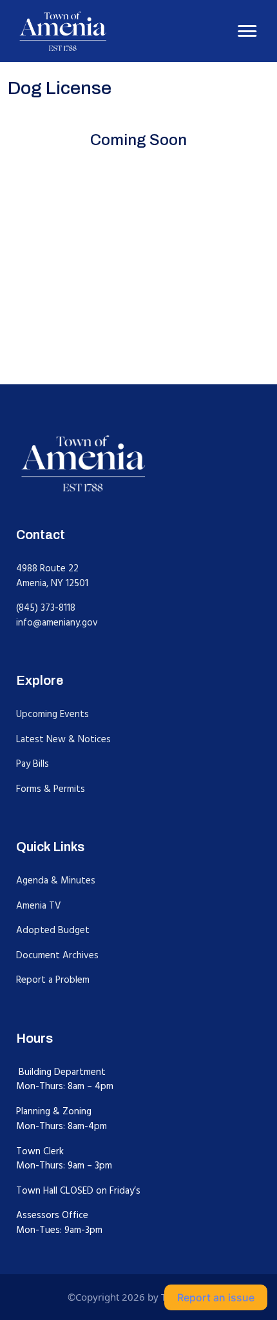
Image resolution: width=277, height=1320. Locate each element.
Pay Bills (32, 764)
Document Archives (57, 955)
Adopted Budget (53, 930)
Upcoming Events (52, 714)
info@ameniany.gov (57, 622)
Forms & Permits (50, 789)
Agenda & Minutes (55, 880)
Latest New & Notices (63, 739)
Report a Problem (53, 980)
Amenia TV (38, 905)
